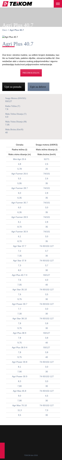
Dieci (4, 30)
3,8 (46, 323)
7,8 (19, 323)
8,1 (19, 367)
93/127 (46, 275)
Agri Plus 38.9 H (19, 347)
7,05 (19, 284)
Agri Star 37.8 (19, 260)
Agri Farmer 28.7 (19, 188)
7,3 (19, 265)
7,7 (19, 309)
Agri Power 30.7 (19, 304)
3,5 (46, 294)
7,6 (19, 280)
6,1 (19, 222)
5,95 (19, 183)
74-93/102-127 (47, 246)
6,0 (19, 193)
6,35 (19, 198)
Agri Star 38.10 (19, 318)
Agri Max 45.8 (19, 391)
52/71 (46, 159)
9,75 (19, 299)
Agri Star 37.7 (19, 246)
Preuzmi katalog (31, 73)
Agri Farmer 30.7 (19, 202)
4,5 (46, 396)
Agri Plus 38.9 (19, 333)
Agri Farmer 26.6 (19, 173)
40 (46, 284)
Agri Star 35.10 (19, 289)
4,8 (19, 164)
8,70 (19, 227)
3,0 (46, 207)
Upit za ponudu (13, 86)
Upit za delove (38, 86)
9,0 (19, 396)
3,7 (46, 251)
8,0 (19, 270)
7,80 (19, 386)
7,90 (19, 371)
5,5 (19, 178)
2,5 (46, 164)
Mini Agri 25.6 (19, 159)
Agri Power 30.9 (19, 376)
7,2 (19, 251)
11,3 (20, 410)
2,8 (46, 193)
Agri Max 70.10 (19, 405)
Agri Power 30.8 (19, 362)
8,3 (19, 381)
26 (46, 169)
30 (46, 256)
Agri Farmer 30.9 (19, 231)
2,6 (46, 178)
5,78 (19, 169)
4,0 (46, 280)
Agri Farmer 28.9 (19, 217)
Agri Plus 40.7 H (19, 275)
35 (46, 183)
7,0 (46, 410)
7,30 (19, 313)
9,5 (19, 415)
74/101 (46, 173)
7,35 (19, 256)
